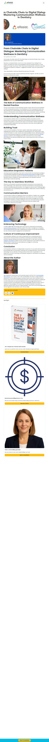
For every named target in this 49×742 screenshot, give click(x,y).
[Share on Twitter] (9, 293)
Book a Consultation (24, 455)
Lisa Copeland (9, 42)
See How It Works (24, 403)
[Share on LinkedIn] (12, 293)
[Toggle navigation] (43, 3)
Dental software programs (10, 228)
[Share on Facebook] (6, 293)
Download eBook (24, 352)
